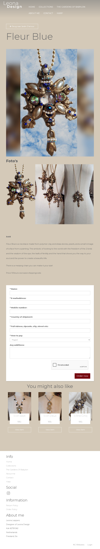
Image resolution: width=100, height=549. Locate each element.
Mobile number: (18, 307)
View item (19, 430)
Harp (60, 13)
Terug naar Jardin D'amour (22, 26)
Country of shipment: (21, 317)
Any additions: (17, 345)
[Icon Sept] (19, 406)
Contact (48, 13)
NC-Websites (78, 545)
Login (89, 545)
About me (34, 13)
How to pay (16, 335)
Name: (13, 289)
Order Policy (11, 509)
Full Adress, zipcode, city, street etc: (29, 326)
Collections (46, 7)
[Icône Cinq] (80, 406)
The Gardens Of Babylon (71, 7)
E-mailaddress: (18, 298)
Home (32, 7)
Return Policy (12, 505)
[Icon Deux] (50, 406)
